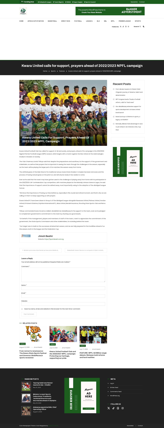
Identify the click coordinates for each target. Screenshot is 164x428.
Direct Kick (65, 21)
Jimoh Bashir (41, 133)
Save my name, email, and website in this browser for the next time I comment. (52, 309)
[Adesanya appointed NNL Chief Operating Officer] (26, 411)
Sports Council (90, 2)
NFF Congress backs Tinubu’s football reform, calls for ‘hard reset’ (128, 100)
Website (24, 301)
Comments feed (115, 392)
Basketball (52, 21)
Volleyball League (45, 2)
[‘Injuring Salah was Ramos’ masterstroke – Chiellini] (26, 386)
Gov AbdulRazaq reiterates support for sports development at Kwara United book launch (128, 109)
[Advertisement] (82, 45)
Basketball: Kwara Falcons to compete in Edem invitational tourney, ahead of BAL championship (87, 250)
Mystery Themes (53, 426)
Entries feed (114, 387)
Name (24, 285)
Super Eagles (78, 2)
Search (136, 26)
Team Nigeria (59, 2)
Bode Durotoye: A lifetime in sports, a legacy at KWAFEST (128, 118)
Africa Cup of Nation (36, 21)
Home (21, 21)
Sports (138, 21)
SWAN (69, 2)
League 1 (89, 21)
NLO (98, 21)
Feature (25, 129)
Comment (25, 266)
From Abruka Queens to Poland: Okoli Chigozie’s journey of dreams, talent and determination (129, 92)
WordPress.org (115, 396)
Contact (142, 2)
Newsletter (134, 2)
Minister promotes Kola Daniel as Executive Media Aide (42, 250)
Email (23, 293)
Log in (112, 383)
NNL (105, 21)
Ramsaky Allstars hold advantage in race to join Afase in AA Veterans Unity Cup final (129, 127)
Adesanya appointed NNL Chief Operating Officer (44, 408)
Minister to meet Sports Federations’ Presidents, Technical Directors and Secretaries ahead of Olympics (44, 397)
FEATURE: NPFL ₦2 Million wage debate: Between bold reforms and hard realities (93, 355)
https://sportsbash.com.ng (54, 239)
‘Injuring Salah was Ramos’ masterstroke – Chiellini (43, 384)
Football (78, 21)
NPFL (113, 21)
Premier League (125, 21)
